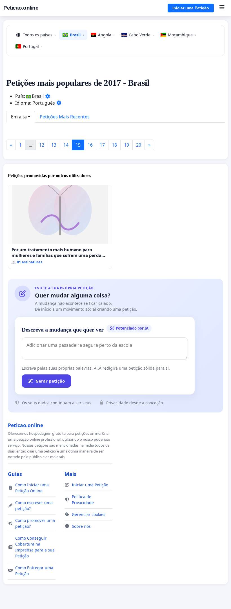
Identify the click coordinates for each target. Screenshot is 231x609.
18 (114, 145)
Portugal (32, 46)
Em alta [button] (19, 117)
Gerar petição (50, 381)
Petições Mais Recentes (65, 117)
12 (41, 145)
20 (138, 145)
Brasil (77, 34)
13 (53, 145)
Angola (106, 34)
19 (126, 145)
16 (90, 145)
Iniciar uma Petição (190, 8)
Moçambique (182, 34)
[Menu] (222, 8)
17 (102, 145)
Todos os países (39, 34)
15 (78, 145)
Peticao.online (20, 8)
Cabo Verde (141, 34)
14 (65, 145)
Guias (15, 474)
